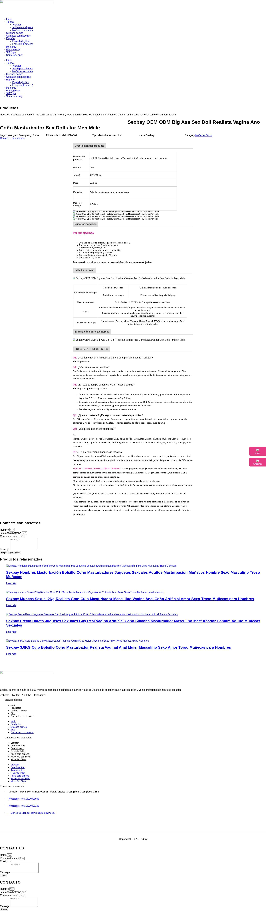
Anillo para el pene (22, 27)
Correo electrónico (10, 536)
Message (5, 872)
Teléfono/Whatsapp (11, 533)
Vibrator (16, 24)
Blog (13, 713)
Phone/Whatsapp (10, 858)
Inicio (9, 19)
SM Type (11, 52)
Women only (13, 49)
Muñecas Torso (203, 135)
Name (3, 855)
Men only (11, 46)
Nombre (4, 529)
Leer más (11, 583)
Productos (16, 708)
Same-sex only (14, 55)
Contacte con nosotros (18, 35)
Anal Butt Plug (18, 745)
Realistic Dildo (18, 751)
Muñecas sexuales (22, 30)
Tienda (10, 22)
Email (3, 861)
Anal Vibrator (17, 748)
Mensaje (5, 549)
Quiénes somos (14, 33)
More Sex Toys (18, 759)
